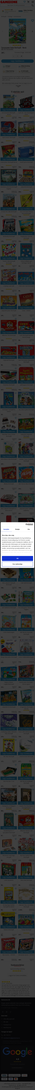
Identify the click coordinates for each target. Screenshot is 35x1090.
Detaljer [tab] (17, 529)
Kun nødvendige (17, 564)
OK (18, 558)
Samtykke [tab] (6, 529)
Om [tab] (29, 529)
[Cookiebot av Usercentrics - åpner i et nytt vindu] (25, 524)
